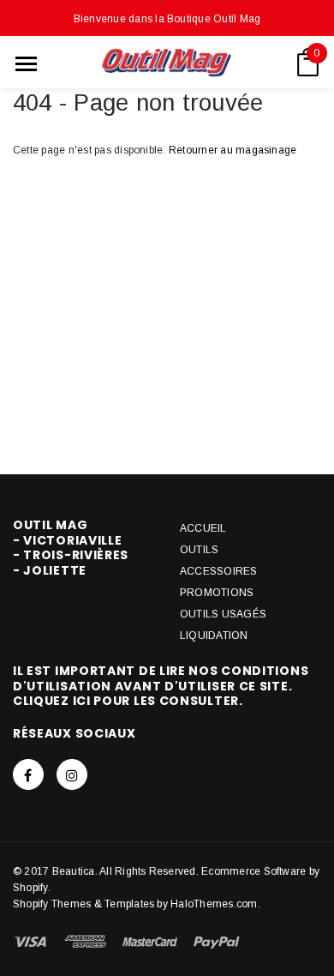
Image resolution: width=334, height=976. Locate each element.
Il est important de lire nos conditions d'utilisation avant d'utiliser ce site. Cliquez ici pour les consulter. (160, 685)
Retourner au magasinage (233, 150)
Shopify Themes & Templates (83, 904)
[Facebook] (28, 774)
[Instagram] (72, 774)
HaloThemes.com (213, 904)
